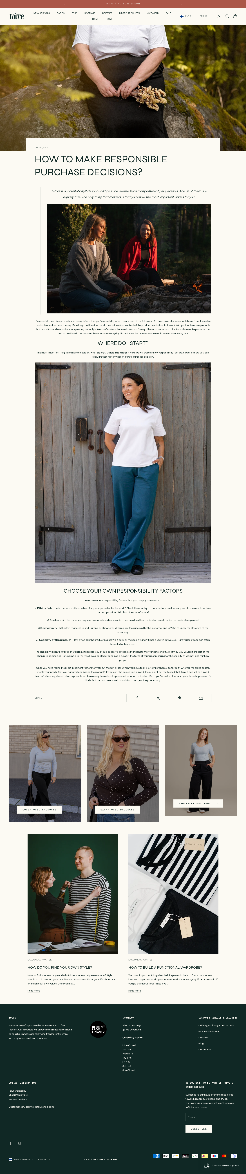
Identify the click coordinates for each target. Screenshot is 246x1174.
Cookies (203, 1037)
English (204, 16)
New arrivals (41, 13)
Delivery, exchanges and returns (216, 1025)
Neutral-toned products (198, 803)
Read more (34, 990)
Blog (201, 1043)
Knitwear (153, 13)
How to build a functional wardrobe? (165, 967)
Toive (109, 19)
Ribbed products (129, 13)
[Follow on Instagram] (20, 1143)
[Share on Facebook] (137, 698)
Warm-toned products (117, 809)
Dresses (107, 13)
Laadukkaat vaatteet (40, 959)
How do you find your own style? (60, 967)
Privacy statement (208, 1031)
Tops (74, 13)
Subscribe (199, 1128)
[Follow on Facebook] (10, 1143)
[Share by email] (200, 698)
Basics (60, 13)
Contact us (204, 1049)
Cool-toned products (40, 809)
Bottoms (89, 13)
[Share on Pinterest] (179, 698)
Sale (168, 13)
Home (95, 19)
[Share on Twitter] (158, 698)
